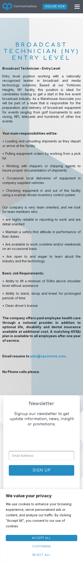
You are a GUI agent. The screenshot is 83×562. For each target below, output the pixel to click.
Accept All (41, 538)
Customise (41, 546)
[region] (41, 525)
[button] (77, 6)
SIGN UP (42, 470)
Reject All (41, 555)
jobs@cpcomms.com (48, 356)
